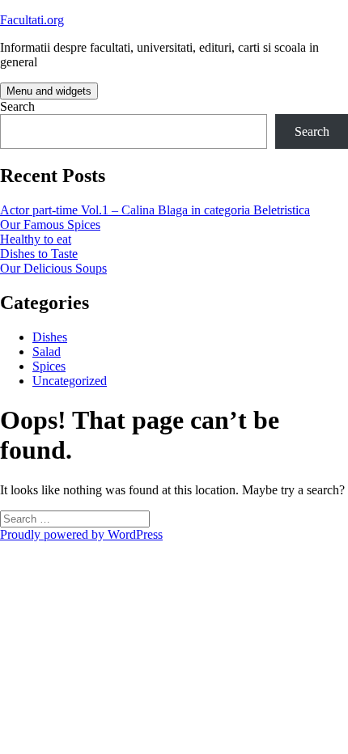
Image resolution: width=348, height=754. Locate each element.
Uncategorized (69, 381)
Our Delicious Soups (53, 268)
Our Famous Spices (50, 224)
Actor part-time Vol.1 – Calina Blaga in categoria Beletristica (155, 210)
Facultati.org (32, 20)
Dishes (49, 337)
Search (17, 106)
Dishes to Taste (39, 254)
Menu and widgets (48, 91)
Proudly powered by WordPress (81, 534)
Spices (49, 366)
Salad (46, 351)
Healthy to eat (35, 239)
